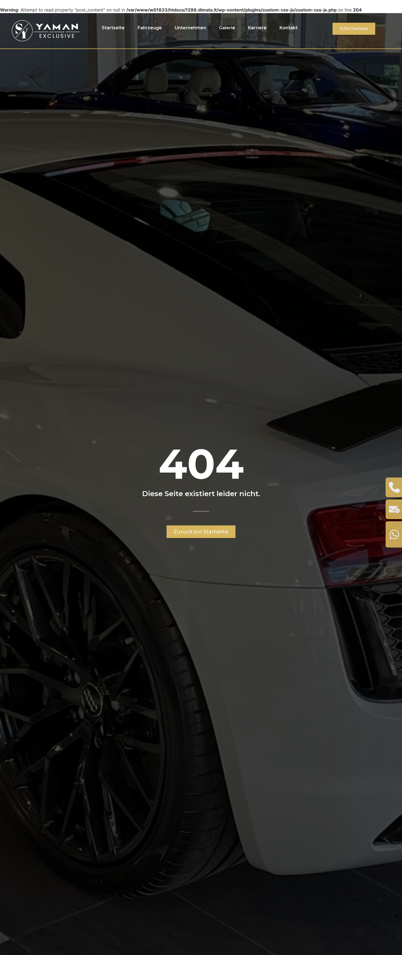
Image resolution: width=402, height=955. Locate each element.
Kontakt (288, 27)
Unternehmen (190, 27)
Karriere (257, 27)
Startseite (113, 27)
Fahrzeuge (150, 27)
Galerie (227, 27)
